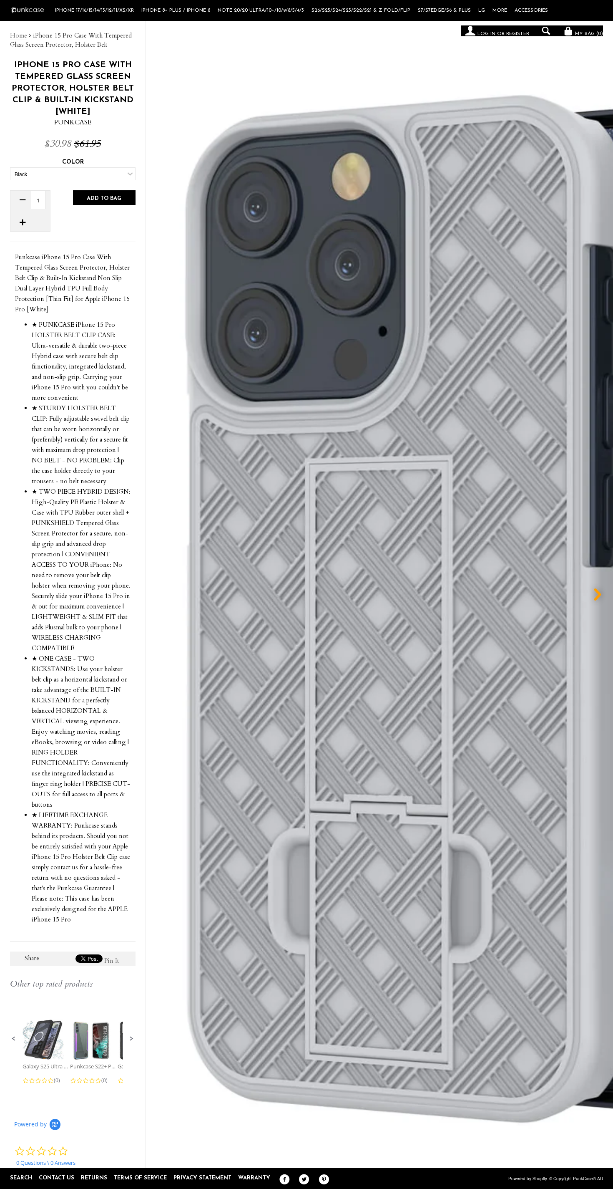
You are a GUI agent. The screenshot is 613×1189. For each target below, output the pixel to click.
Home (18, 35)
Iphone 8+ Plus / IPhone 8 (175, 10)
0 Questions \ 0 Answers (45, 1162)
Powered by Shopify (527, 1178)
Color (73, 162)
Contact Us (56, 1178)
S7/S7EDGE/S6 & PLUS (444, 10)
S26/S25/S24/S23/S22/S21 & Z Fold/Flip (361, 10)
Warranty (254, 1178)
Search (21, 1178)
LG (481, 10)
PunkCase (72, 122)
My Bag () (588, 33)
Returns (94, 1178)
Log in (486, 33)
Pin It (111, 961)
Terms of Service (140, 1178)
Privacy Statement (202, 1178)
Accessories (531, 10)
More (499, 10)
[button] (14, 1039)
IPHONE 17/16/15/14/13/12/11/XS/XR (94, 10)
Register (517, 33)
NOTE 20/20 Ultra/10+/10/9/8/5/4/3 (261, 10)
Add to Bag (104, 198)
